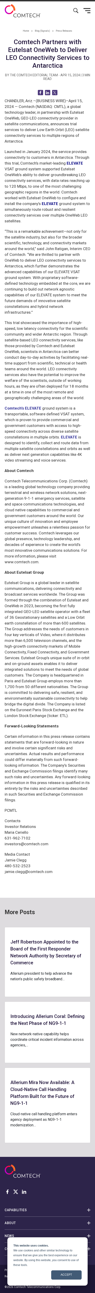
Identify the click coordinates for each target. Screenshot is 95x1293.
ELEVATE (69, 437)
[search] (76, 10)
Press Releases (64, 31)
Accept (66, 1274)
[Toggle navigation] (86, 10)
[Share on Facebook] (40, 92)
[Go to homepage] (23, 11)
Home (26, 31)
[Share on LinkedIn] (47, 92)
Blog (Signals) (42, 31)
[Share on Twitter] (54, 92)
